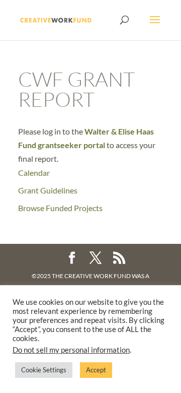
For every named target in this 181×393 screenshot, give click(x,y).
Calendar (34, 172)
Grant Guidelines (47, 190)
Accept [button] (96, 370)
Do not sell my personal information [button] (71, 350)
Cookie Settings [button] (43, 370)
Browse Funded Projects (60, 208)
